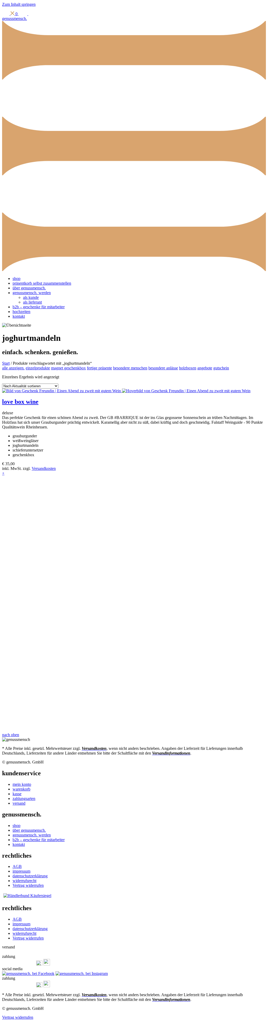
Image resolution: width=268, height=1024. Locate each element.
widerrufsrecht (24, 880)
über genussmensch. (29, 288)
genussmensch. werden (32, 292)
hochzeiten (21, 311)
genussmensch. (14, 18)
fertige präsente (99, 368)
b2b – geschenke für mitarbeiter (39, 307)
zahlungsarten (24, 798)
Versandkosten (44, 468)
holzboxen (187, 368)
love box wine (20, 401)
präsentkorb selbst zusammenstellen (42, 283)
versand (19, 803)
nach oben (10, 735)
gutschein (221, 368)
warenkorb (21, 789)
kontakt (19, 316)
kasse (17, 794)
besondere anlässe (163, 368)
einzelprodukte (38, 368)
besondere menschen (130, 368)
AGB (17, 866)
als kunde (31, 297)
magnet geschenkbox (68, 368)
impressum (21, 871)
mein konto (22, 784)
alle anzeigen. (13, 368)
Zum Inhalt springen (19, 4)
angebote (204, 368)
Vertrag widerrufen (28, 885)
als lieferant (32, 302)
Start (6, 363)
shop (16, 278)
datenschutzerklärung (30, 876)
